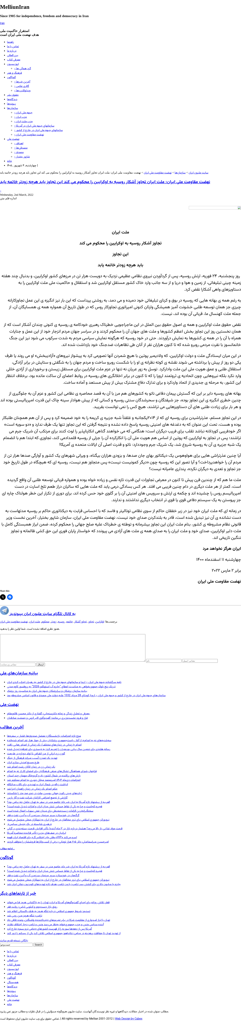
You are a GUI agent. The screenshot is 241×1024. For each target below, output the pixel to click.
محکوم (45, 622)
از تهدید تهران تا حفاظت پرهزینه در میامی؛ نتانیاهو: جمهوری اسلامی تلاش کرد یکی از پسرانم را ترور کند (63, 933)
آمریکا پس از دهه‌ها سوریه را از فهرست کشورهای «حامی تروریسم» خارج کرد (49, 929)
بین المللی (12, 55)
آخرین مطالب (12, 727)
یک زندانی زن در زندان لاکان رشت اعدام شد (31, 767)
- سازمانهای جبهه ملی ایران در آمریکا (34, 126)
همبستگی (13, 982)
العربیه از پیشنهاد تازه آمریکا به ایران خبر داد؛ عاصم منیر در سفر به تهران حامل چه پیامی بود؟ (58, 802)
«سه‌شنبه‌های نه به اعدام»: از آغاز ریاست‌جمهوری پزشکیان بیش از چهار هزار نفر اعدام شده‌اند (59, 740)
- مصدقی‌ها (21, 148)
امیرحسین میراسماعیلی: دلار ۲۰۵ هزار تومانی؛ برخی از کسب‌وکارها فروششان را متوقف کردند (58, 842)
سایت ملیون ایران (198, 173)
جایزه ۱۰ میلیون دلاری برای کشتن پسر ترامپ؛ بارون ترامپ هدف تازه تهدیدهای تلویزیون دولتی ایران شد (64, 884)
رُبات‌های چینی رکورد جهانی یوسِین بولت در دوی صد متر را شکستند (44, 793)
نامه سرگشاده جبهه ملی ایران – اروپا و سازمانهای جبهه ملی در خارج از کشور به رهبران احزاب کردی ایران (64, 682)
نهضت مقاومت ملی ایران (158, 173)
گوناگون (11, 77)
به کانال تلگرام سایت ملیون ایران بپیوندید (42, 614)
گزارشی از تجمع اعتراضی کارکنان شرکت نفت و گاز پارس (37, 798)
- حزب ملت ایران (23, 121)
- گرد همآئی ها (22, 68)
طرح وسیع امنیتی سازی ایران (23, 762)
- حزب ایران (20, 117)
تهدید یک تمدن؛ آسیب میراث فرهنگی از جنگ (32, 758)
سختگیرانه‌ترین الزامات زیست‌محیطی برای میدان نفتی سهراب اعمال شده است (50, 811)
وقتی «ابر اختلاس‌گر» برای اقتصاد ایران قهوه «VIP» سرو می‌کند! (42, 837)
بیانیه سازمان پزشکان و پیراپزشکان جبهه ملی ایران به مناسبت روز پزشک (47, 691)
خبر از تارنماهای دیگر (18, 893)
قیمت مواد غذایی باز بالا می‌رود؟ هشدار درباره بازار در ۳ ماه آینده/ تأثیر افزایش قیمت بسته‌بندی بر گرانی (64, 829)
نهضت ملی (13, 139)
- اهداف (18, 143)
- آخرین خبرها (22, 82)
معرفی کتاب (13, 60)
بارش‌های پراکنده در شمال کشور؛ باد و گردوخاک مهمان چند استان (44, 776)
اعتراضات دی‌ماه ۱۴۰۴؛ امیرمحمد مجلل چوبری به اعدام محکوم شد (43, 780)
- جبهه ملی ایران (23, 113)
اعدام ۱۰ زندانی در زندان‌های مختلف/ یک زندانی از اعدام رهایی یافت (44, 745)
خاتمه (69, 622)
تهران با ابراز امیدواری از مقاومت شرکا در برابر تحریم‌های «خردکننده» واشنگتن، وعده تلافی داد (58, 920)
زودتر (53, 622)
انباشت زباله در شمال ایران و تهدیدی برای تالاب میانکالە (37, 784)
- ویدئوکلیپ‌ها (22, 91)
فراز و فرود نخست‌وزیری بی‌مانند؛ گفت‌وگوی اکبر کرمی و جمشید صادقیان (47, 718)
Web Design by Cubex (128, 1019)
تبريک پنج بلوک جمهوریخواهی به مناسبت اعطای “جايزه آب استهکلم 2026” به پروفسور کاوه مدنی (61, 687)
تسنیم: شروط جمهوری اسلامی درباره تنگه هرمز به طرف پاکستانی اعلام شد (48, 911)
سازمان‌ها (12, 108)
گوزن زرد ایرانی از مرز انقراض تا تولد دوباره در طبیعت (36, 754)
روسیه (61, 622)
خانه (9, 161)
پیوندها (11, 104)
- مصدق (19, 152)
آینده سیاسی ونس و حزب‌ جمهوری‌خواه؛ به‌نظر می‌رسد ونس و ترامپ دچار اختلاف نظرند (55, 924)
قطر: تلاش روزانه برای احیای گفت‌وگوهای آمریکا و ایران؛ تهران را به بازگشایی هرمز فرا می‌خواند (58, 902)
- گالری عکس (21, 86)
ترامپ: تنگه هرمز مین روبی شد (24, 916)
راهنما (10, 42)
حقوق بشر (13, 95)
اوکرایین (99, 622)
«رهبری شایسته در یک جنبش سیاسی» (29, 824)
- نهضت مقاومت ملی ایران (29, 135)
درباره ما (11, 51)
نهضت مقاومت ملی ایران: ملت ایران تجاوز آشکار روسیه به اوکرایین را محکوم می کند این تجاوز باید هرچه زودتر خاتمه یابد (105, 182)
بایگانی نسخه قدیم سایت (14, 940)
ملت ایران (34, 622)
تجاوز (91, 622)
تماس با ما (13, 46)
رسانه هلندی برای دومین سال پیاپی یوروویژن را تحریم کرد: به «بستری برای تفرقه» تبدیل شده (58, 749)
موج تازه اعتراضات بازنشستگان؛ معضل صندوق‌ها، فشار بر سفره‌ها (44, 736)
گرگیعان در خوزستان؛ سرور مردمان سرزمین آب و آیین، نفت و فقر (43, 815)
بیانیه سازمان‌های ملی (19, 673)
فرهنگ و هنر (14, 73)
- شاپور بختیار (22, 157)
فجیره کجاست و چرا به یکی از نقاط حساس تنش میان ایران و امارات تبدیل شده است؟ (54, 806)
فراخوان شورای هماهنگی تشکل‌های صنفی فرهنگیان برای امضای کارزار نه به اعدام (52, 771)
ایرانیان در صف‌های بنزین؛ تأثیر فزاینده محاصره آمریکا (36, 833)
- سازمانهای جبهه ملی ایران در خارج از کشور (38, 130)
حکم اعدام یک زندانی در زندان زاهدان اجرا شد (32, 789)
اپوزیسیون (13, 64)
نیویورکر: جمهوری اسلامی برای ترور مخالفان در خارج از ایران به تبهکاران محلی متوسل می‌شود (58, 820)
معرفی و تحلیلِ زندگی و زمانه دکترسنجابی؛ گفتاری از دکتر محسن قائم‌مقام (48, 714)
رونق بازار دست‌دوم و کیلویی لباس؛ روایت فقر (32, 907)
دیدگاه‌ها (12, 99)
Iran (2, 23)
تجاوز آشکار (80, 622)
